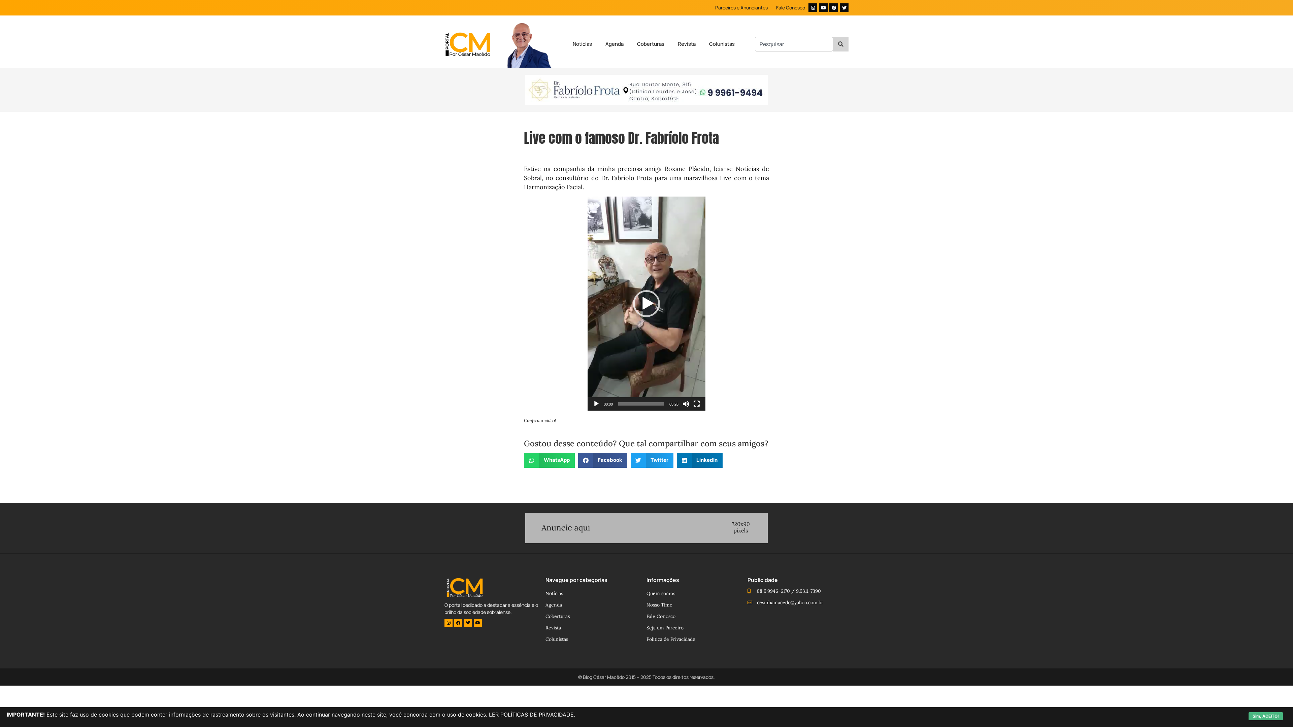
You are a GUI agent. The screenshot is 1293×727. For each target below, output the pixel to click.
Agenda (614, 43)
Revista (687, 43)
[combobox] (794, 44)
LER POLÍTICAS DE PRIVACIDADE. (532, 714)
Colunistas (722, 43)
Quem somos (660, 593)
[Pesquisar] (841, 44)
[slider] (641, 404)
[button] (646, 303)
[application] (646, 304)
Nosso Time (659, 605)
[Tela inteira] (696, 404)
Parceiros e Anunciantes (741, 7)
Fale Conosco (790, 7)
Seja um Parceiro (665, 628)
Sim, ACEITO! (1266, 716)
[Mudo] (686, 404)
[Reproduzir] (596, 404)
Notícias (582, 43)
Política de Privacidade (670, 639)
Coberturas (650, 43)
